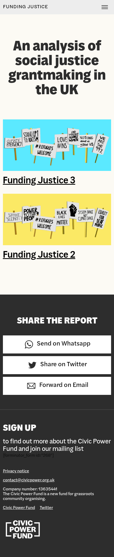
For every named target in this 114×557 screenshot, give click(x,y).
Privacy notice (16, 471)
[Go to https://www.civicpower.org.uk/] (57, 530)
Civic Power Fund (19, 508)
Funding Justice (25, 7)
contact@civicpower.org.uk (28, 480)
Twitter (46, 508)
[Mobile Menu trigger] (103, 7)
